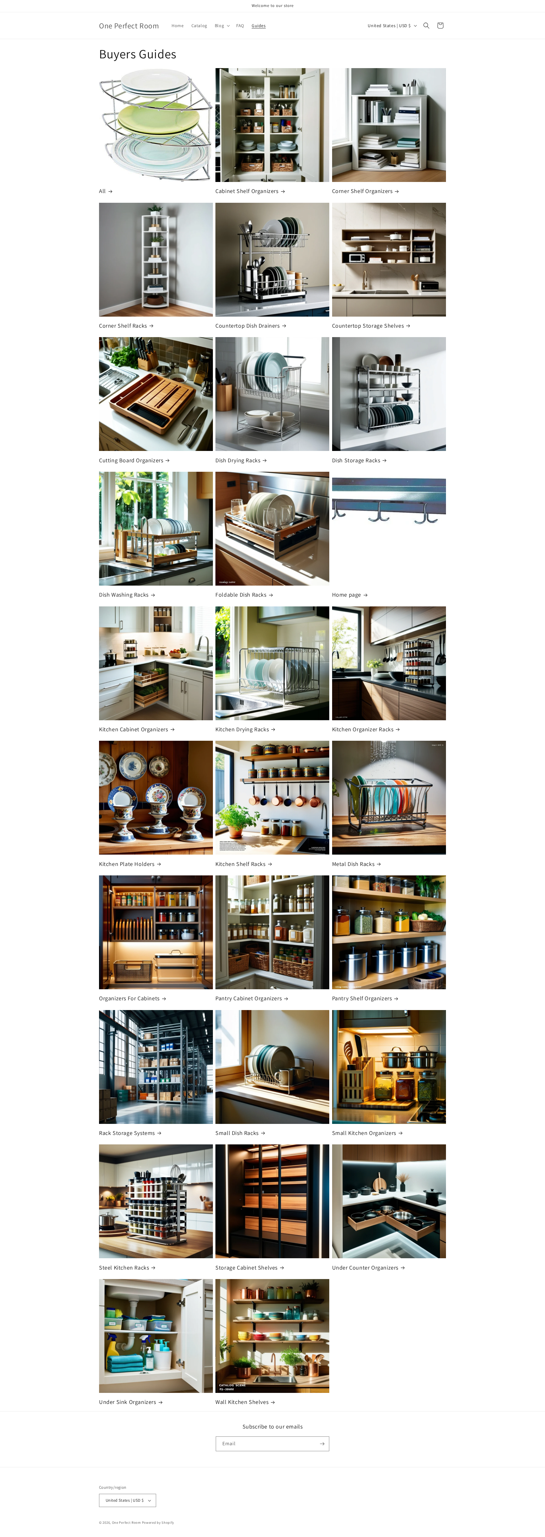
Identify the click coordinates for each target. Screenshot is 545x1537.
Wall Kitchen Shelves (241, 1402)
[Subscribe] (322, 1443)
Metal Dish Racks (353, 864)
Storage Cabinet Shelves (246, 1267)
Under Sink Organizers (127, 1402)
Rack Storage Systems (127, 1133)
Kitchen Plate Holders (127, 864)
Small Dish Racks (237, 1133)
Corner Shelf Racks (123, 325)
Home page (346, 594)
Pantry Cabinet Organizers (248, 998)
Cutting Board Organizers (131, 460)
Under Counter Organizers (365, 1267)
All (102, 191)
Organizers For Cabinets (129, 998)
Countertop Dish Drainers (247, 325)
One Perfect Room (126, 1522)
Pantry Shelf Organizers (362, 998)
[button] (221, 25)
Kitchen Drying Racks (242, 729)
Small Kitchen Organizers (364, 1133)
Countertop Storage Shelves (368, 325)
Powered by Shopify (158, 1522)
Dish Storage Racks (356, 460)
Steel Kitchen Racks (124, 1267)
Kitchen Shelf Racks (240, 864)
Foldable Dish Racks (240, 594)
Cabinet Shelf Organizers (246, 191)
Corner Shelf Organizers (362, 191)
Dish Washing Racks (124, 594)
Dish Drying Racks (237, 460)
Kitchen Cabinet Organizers (133, 729)
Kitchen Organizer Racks (363, 729)
